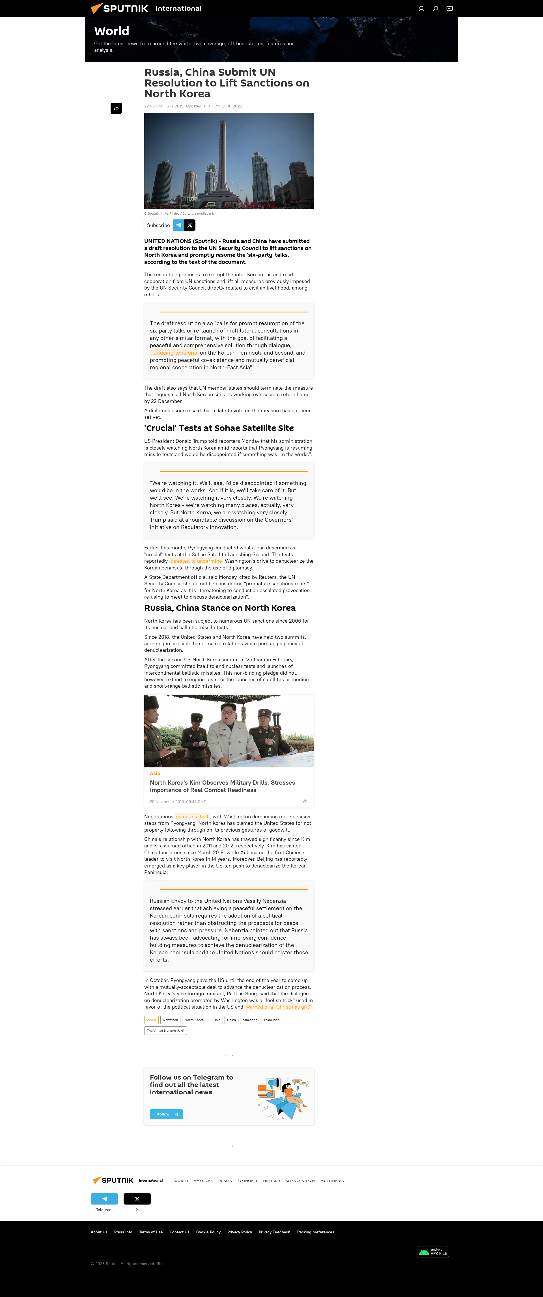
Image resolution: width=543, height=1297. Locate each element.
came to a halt (192, 816)
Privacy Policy (239, 1232)
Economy (247, 1180)
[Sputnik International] (122, 15)
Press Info (123, 1232)
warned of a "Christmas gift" (278, 1006)
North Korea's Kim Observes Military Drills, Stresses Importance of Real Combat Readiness (222, 786)
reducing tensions (174, 352)
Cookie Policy (208, 1232)
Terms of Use (151, 1232)
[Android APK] (433, 1252)
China (231, 1020)
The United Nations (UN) (165, 1030)
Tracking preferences (315, 1232)
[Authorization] (421, 8)
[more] (305, 801)
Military (271, 1180)
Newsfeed (170, 1020)
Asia (155, 773)
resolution (272, 1020)
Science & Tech (300, 1180)
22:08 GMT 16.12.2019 (163, 106)
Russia (215, 1020)
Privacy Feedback (274, 1232)
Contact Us (179, 1232)
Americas (203, 1180)
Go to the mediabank (198, 213)
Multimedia (332, 1180)
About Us (99, 1232)
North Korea (194, 1020)
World (151, 1020)
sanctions (250, 1020)
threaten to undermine (196, 561)
